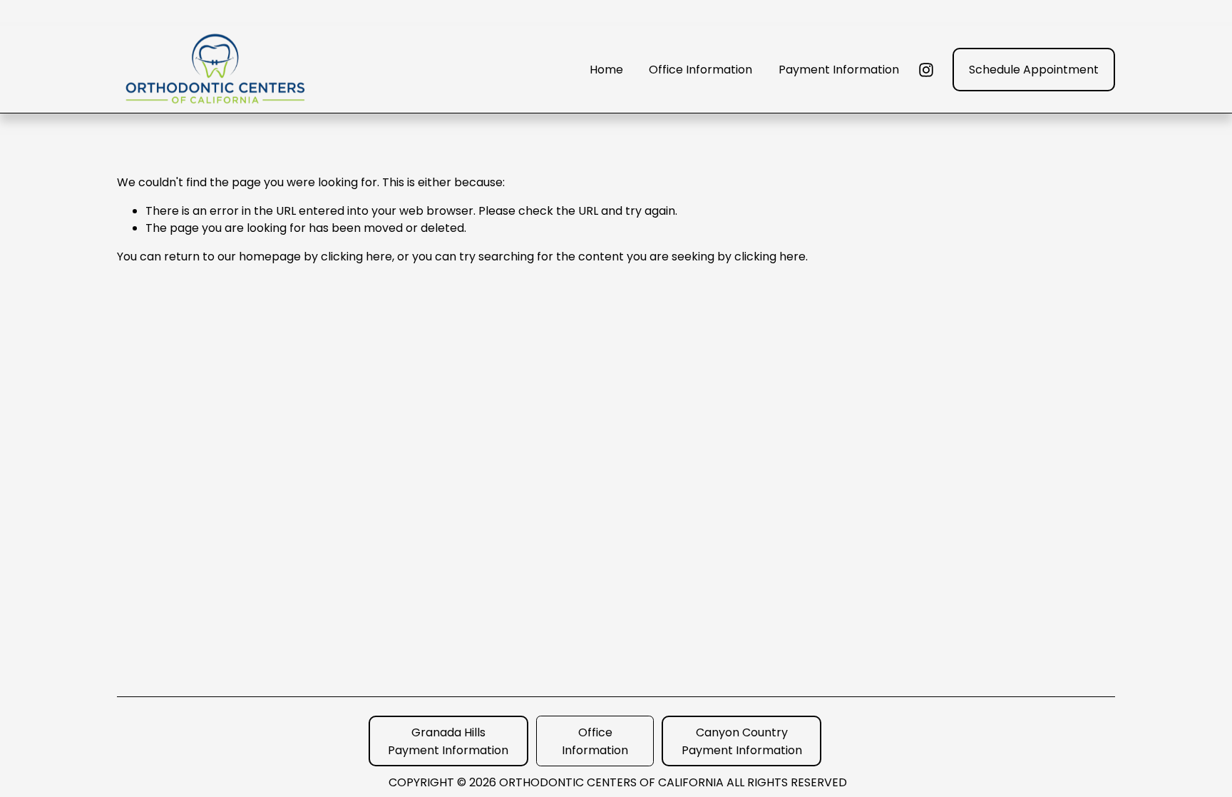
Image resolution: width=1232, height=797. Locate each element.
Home (606, 69)
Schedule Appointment (1034, 69)
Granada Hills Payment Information (448, 741)
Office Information (700, 69)
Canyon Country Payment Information (742, 741)
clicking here (356, 256)
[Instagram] (926, 69)
